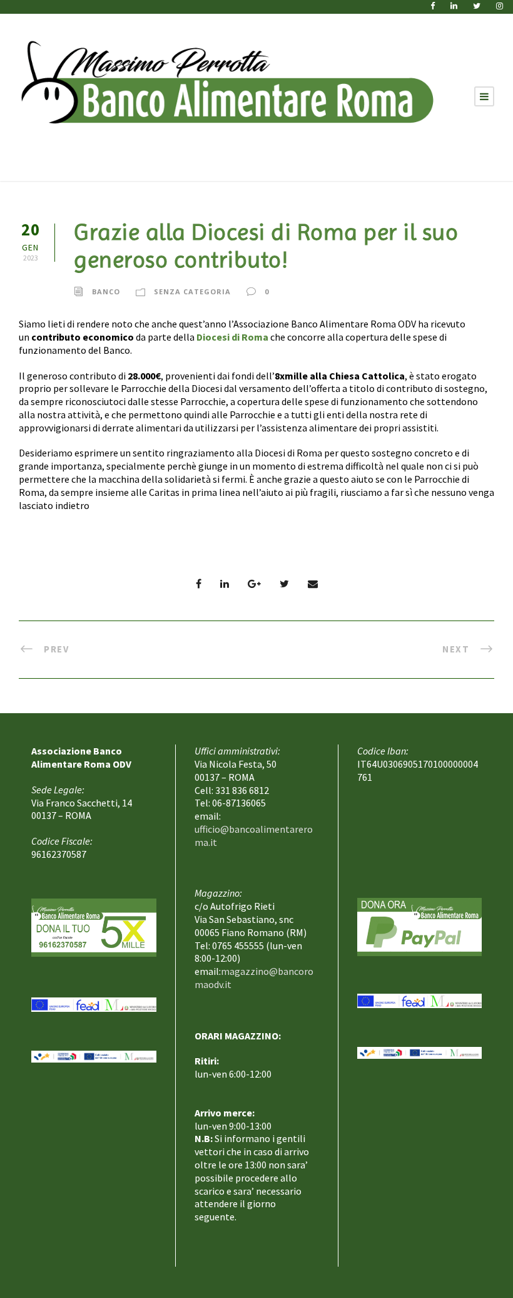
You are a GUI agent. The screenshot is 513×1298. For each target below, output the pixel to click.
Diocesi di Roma (232, 337)
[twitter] (476, 6)
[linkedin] (453, 6)
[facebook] (432, 6)
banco (106, 291)
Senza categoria (192, 291)
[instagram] (499, 6)
